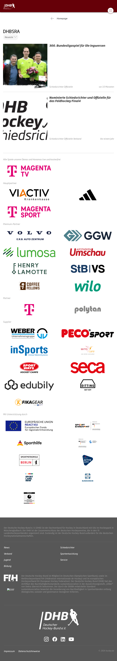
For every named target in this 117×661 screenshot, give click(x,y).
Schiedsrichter (67, 547)
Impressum (9, 651)
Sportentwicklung (69, 553)
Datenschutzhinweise (29, 651)
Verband (8, 553)
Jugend (7, 559)
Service (63, 559)
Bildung (7, 565)
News (6, 547)
